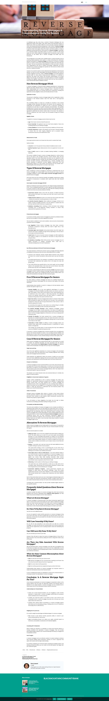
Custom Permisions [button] (61, 699)
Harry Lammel (25, 35)
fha (27, 649)
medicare (38, 649)
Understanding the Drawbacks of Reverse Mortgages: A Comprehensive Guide (34, 682)
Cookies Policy (49, 699)
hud (24, 649)
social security (32, 649)
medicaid (43, 649)
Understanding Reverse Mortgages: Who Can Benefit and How (34, 689)
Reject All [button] (69, 699)
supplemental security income (53, 649)
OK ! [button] (54, 699)
